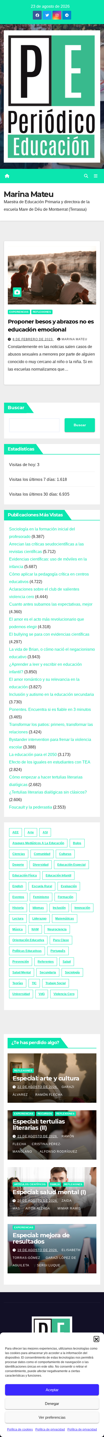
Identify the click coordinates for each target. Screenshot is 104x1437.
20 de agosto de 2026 (37, 1200)
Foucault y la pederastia (30, 807)
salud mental (21, 972)
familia (55, 1184)
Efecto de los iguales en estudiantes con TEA (49, 762)
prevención (20, 961)
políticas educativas (27, 951)
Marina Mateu (74, 339)
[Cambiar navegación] (95, 176)
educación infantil (58, 875)
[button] (96, 1338)
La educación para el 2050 (33, 754)
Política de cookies (20, 1429)
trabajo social (55, 983)
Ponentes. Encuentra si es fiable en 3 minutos (50, 709)
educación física (24, 875)
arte (31, 832)
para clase (61, 940)
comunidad (42, 854)
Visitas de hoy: (23, 465)
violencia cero (64, 994)
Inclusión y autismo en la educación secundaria (51, 694)
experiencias (19, 311)
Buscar (16, 407)
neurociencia (57, 929)
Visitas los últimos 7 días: (33, 479)
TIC (34, 983)
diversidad (40, 864)
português (57, 951)
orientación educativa (28, 940)
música (17, 929)
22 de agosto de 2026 (37, 1087)
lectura (17, 918)
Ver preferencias (52, 1417)
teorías (17, 983)
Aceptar (52, 1390)
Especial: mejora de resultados (41, 1238)
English (17, 886)
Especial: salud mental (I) (49, 1192)
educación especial (71, 864)
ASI (45, 832)
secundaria (48, 972)
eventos (18, 897)
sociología (72, 972)
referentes (46, 961)
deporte (18, 864)
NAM (35, 929)
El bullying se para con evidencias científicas (49, 634)
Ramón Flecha (49, 1094)
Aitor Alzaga (37, 1208)
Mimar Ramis (69, 1208)
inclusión (59, 908)
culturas (65, 854)
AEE (15, 832)
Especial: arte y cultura (46, 1078)
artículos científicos (30, 1184)
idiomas (38, 908)
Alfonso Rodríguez (58, 1151)
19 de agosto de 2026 (37, 1250)
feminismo (41, 897)
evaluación (69, 886)
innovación (82, 908)
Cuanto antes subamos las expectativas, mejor (50, 604)
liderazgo (39, 918)
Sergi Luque (48, 1265)
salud (67, 961)
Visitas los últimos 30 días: (34, 494)
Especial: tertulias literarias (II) (39, 1124)
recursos (45, 1113)
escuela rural (42, 886)
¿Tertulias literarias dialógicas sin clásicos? (48, 792)
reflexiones (42, 311)
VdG (42, 994)
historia (18, 908)
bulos (77, 843)
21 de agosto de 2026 (37, 1136)
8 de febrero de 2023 (33, 339)
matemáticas (64, 918)
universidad (21, 994)
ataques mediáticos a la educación (38, 843)
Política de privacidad (50, 1429)
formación (65, 897)
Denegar (52, 1403)
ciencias (18, 854)
